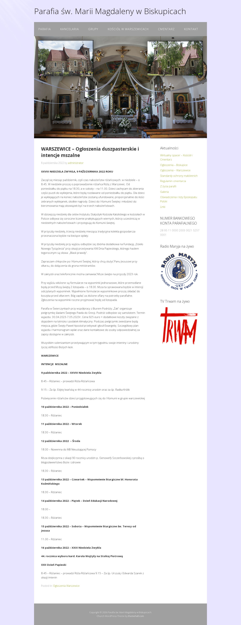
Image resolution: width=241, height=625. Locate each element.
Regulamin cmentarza (173, 181)
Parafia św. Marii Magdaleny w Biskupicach (110, 11)
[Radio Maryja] (179, 271)
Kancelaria (69, 29)
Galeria (164, 191)
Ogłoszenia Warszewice (66, 585)
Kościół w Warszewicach (128, 29)
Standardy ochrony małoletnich (179, 175)
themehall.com (136, 616)
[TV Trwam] (179, 326)
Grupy (93, 29)
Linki (162, 206)
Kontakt (191, 29)
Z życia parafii (168, 186)
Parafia (44, 29)
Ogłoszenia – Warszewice (175, 170)
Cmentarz (166, 29)
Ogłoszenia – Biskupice (174, 165)
